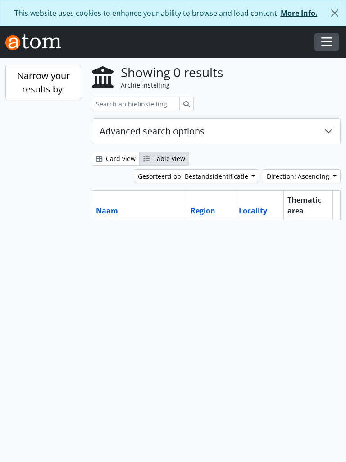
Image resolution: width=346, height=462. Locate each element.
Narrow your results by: (43, 82)
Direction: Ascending (299, 176)
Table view (168, 158)
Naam (107, 211)
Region (203, 211)
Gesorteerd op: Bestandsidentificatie (194, 176)
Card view (120, 158)
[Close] (335, 13)
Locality (253, 211)
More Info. (299, 13)
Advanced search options (152, 131)
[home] (36, 42)
